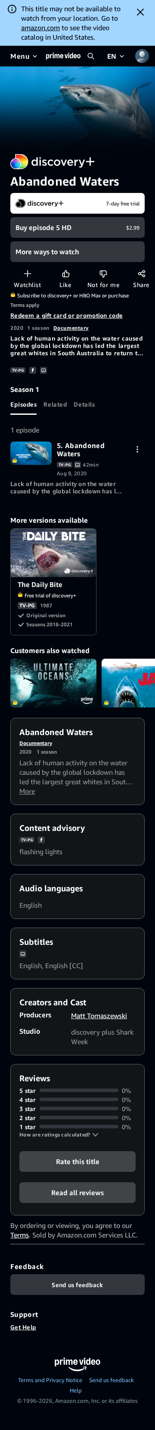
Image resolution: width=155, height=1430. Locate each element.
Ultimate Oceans (53, 683)
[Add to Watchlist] (27, 273)
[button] (59, 1134)
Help (76, 1390)
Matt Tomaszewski (99, 1015)
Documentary (71, 328)
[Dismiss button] (140, 12)
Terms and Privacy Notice (50, 1379)
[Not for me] (103, 273)
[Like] (65, 273)
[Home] (63, 56)
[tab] (23, 404)
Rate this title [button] (77, 1161)
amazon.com (40, 27)
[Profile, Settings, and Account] (142, 56)
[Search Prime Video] (90, 56)
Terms (19, 1235)
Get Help (23, 1327)
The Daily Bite (54, 553)
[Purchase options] (137, 449)
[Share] (141, 273)
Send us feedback (111, 1379)
